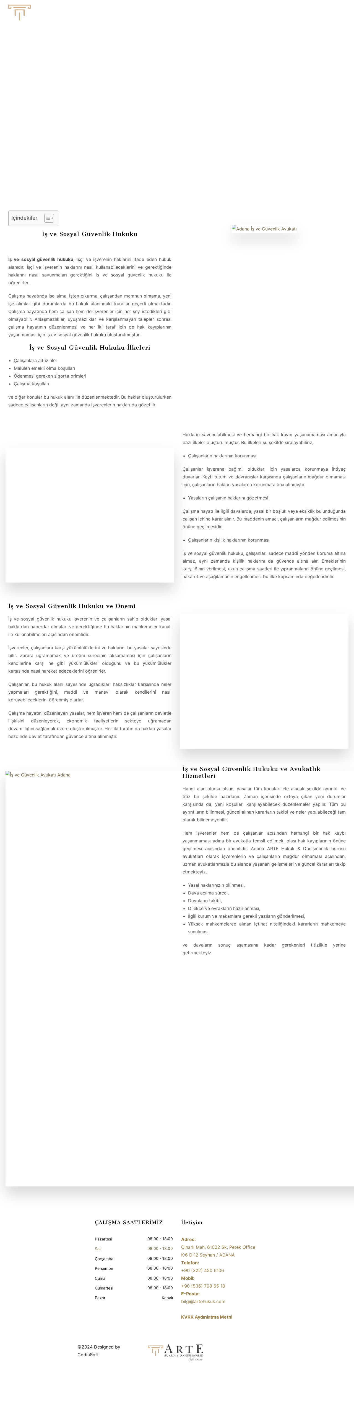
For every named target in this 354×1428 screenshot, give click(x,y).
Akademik (306, 15)
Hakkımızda (208, 15)
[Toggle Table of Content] (46, 218)
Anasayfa (178, 15)
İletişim (333, 15)
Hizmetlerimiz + (271, 15)
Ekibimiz (238, 15)
